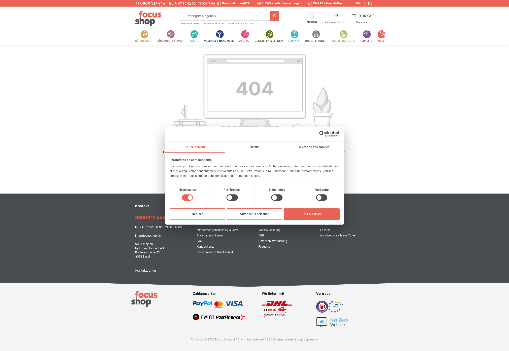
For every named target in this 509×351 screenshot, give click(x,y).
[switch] (232, 197)
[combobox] (224, 16)
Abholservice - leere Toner (338, 235)
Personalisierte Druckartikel (215, 252)
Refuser (197, 214)
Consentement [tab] (195, 147)
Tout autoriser (312, 214)
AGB (261, 235)
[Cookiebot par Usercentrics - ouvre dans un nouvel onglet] (322, 134)
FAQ (199, 241)
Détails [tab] (254, 147)
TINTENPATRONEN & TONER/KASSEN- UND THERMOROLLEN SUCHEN (216, 23)
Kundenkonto (206, 246)
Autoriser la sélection (254, 214)
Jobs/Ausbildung (269, 229)
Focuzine (264, 246)
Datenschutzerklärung (272, 241)
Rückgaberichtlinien (210, 235)
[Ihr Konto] (336, 16)
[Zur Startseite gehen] (148, 16)
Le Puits (325, 229)
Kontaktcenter (145, 270)
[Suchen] (274, 16)
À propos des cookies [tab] (314, 147)
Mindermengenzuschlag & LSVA (218, 229)
